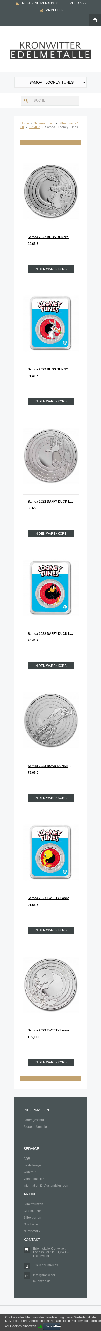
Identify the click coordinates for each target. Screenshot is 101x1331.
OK (40, 1326)
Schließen (53, 1326)
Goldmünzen (33, 1211)
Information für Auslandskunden (46, 1185)
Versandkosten (34, 1179)
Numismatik (32, 1231)
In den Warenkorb (51, 269)
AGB (27, 1159)
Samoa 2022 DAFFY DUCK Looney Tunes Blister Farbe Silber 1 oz (53, 634)
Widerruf (29, 1172)
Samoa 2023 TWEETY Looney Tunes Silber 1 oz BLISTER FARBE (53, 898)
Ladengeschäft (34, 1120)
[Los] (26, 101)
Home (24, 123)
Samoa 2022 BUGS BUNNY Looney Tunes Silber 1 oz (53, 237)
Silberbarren (32, 1217)
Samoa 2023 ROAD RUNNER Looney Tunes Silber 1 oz (53, 766)
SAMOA (34, 127)
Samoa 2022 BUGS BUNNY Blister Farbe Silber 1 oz (53, 369)
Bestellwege (32, 1165)
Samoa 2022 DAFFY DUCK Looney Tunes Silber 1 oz (53, 501)
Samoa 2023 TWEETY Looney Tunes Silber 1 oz (53, 1030)
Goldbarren (32, 1224)
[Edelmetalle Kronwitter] (50, 43)
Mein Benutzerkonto (40, 3)
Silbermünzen (44, 123)
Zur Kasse (79, 3)
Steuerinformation (36, 1127)
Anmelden (55, 10)
